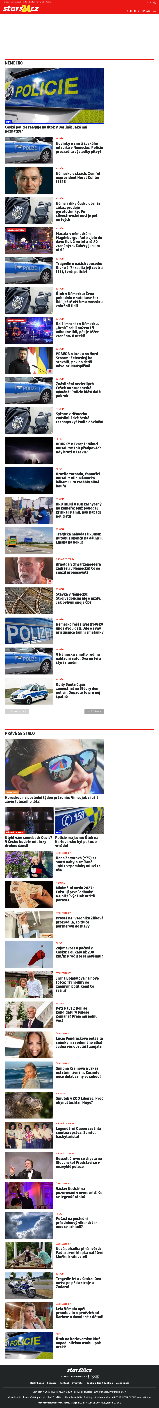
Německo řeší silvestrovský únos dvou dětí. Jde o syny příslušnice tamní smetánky (80, 628)
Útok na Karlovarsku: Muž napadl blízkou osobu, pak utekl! (78, 1343)
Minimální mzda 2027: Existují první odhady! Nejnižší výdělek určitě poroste (75, 894)
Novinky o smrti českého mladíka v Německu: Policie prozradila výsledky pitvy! (79, 147)
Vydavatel (77, 1383)
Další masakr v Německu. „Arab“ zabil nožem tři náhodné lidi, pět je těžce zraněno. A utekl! (77, 330)
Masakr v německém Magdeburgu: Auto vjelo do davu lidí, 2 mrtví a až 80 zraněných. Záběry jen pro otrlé (79, 242)
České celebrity (63, 853)
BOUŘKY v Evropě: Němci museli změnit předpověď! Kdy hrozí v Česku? (78, 448)
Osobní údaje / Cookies (99, 1383)
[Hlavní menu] (154, 11)
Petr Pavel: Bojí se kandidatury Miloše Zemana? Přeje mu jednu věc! (77, 1014)
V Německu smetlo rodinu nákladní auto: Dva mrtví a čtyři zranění (78, 658)
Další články (93, 711)
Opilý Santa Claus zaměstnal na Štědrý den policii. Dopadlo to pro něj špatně (78, 690)
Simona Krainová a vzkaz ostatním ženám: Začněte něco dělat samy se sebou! (78, 1072)
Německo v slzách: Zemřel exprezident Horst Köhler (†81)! (78, 177)
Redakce (52, 1383)
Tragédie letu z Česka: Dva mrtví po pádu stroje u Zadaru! (78, 1283)
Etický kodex (37, 1383)
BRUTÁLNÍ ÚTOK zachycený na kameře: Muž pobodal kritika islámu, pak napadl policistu (79, 510)
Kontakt (64, 1383)
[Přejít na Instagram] (154, 3)
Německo (14, 63)
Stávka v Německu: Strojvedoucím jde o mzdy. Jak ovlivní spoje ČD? (78, 598)
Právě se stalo (20, 733)
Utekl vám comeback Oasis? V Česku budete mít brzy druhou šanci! (28, 841)
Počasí (59, 439)
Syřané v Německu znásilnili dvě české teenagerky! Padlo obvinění (79, 418)
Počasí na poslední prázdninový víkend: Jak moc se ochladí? (77, 1222)
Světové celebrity (65, 559)
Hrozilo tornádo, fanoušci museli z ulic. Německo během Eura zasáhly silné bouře (78, 480)
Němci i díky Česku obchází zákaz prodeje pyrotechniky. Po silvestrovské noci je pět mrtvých (79, 211)
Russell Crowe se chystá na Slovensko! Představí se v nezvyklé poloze (79, 1162)
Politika (60, 1003)
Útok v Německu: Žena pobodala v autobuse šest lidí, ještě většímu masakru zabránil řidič (79, 300)
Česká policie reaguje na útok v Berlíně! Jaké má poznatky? (46, 129)
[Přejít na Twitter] (151, 3)
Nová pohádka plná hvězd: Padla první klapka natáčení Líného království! (79, 1252)
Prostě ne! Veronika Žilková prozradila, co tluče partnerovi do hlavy (79, 922)
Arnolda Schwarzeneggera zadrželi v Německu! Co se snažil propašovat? (78, 568)
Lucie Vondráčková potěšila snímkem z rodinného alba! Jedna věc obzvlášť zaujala (79, 1042)
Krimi (58, 1334)
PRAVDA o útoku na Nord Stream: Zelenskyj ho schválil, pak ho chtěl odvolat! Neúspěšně (77, 360)
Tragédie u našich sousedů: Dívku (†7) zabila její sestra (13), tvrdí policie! (79, 267)
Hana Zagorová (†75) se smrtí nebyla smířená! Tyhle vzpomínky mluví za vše (78, 864)
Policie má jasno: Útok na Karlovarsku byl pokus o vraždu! (76, 841)
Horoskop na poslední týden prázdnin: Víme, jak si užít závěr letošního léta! (51, 799)
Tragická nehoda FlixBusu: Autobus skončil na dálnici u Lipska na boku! (80, 538)
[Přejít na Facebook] (147, 3)
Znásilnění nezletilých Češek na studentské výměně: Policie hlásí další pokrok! (78, 390)
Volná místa (122, 1383)
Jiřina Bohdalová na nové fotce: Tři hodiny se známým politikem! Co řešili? (77, 984)
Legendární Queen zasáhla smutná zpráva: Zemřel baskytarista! (78, 1132)
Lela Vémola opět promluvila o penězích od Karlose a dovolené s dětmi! (79, 1313)
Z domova (61, 883)
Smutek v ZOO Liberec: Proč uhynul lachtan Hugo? (79, 1100)
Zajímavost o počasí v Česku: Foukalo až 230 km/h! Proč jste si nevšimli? (79, 952)
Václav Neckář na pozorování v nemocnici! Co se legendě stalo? (79, 1192)
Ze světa (60, 138)
